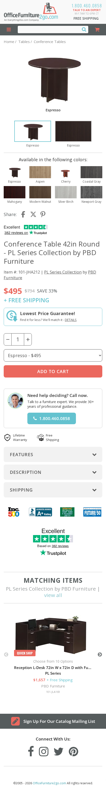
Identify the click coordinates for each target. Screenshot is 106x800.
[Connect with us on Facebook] (31, 750)
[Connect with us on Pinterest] (73, 750)
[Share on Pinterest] (43, 214)
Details (71, 320)
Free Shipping (86, 18)
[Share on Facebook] (23, 214)
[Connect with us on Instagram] (44, 750)
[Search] (84, 29)
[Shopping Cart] (97, 29)
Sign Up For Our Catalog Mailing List (59, 721)
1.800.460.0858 (87, 5)
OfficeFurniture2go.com (49, 783)
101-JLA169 (53, 692)
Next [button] (99, 654)
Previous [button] (6, 654)
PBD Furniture (53, 686)
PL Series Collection (63, 272)
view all (53, 595)
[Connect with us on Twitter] (59, 750)
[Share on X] (33, 214)
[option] (32, 134)
